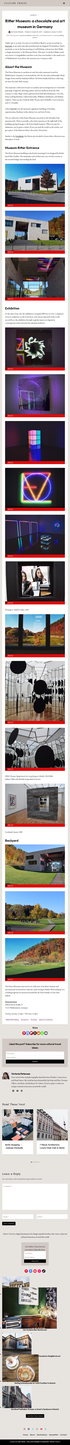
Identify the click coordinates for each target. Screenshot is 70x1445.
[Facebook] (28, 1033)
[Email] (46, 1033)
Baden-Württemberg (12, 1020)
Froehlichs (20, 136)
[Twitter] (45, 1429)
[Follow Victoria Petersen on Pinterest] (22, 1091)
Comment (7, 1186)
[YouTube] (41, 1429)
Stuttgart (8, 46)
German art (24, 1020)
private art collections (45, 1020)
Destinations (42, 1435)
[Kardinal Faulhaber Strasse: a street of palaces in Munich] (35, 1397)
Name (6, 1216)
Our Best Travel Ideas (35, 1416)
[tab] (31, 1162)
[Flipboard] (31, 1033)
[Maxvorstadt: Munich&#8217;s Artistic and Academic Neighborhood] (35, 1344)
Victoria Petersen (20, 1073)
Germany (33, 15)
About (32, 1435)
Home (25, 1435)
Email (40, 1216)
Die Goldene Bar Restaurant (35, 1330)
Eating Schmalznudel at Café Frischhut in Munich (35, 1383)
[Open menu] (64, 3)
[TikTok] (33, 1429)
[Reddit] (38, 1033)
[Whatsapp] (42, 1033)
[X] (35, 1033)
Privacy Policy (55, 1442)
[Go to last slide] (5, 1135)
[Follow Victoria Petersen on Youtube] (17, 1091)
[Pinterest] (24, 1033)
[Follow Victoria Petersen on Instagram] (13, 1091)
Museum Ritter (11, 1001)
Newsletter (53, 1435)
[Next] (64, 1135)
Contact (63, 1435)
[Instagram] (37, 1429)
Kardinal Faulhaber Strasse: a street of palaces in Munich (35, 1409)
